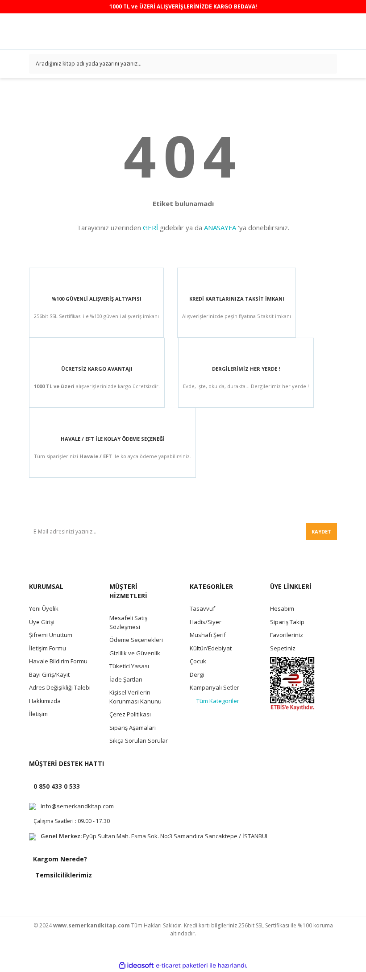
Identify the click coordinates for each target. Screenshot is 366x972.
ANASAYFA (220, 227)
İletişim (38, 714)
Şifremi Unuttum (50, 635)
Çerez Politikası (130, 714)
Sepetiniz (282, 648)
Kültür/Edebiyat (211, 648)
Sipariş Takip (287, 622)
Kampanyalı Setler (214, 687)
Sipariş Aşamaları (132, 728)
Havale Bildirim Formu (58, 661)
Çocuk (198, 661)
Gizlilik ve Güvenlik (134, 653)
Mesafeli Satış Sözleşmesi (128, 622)
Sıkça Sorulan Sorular (138, 740)
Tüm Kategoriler (217, 701)
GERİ (150, 227)
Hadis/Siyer (205, 622)
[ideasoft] (136, 965)
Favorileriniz (286, 635)
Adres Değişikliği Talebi (60, 687)
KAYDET (321, 531)
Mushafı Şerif (208, 635)
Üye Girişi (41, 622)
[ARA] (327, 64)
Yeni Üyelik (43, 608)
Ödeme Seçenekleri (136, 640)
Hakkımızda (45, 701)
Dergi (197, 674)
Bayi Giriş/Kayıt (49, 674)
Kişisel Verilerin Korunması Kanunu (135, 696)
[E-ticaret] (182, 965)
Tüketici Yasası (129, 666)
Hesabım (282, 608)
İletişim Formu (47, 648)
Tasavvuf (202, 608)
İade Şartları (125, 679)
